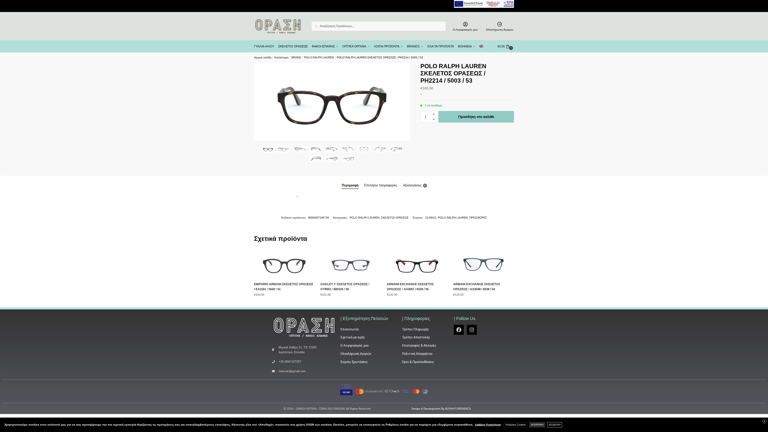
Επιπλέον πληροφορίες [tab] (380, 185)
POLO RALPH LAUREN (319, 57)
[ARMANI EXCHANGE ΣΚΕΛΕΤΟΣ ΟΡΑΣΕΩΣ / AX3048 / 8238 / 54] (483, 264)
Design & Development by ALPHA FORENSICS (441, 408)
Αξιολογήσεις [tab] (412, 185)
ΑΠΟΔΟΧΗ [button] (555, 424)
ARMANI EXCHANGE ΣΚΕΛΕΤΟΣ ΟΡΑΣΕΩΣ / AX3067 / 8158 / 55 (410, 286)
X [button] (764, 421)
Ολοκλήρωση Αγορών (499, 29)
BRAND (296, 57)
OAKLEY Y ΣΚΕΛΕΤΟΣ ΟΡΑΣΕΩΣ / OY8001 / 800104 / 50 (344, 286)
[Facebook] (459, 330)
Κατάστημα (281, 57)
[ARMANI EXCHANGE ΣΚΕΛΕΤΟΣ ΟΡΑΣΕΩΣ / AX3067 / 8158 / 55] (417, 264)
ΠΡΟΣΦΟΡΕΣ (478, 217)
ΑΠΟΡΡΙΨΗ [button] (537, 424)
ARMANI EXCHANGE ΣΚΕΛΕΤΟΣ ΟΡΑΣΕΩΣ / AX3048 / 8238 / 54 (476, 286)
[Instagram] (472, 330)
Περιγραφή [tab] (350, 185)
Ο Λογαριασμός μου (465, 29)
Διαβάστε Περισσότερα (488, 424)
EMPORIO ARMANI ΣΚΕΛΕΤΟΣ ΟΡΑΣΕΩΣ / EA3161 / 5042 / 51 (283, 286)
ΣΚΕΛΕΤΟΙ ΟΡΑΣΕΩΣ (395, 217)
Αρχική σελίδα (262, 57)
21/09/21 (430, 217)
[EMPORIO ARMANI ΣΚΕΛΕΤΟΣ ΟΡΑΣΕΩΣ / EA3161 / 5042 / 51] (284, 264)
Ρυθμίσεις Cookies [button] (516, 424)
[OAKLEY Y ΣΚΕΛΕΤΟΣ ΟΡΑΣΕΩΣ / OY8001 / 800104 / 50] (350, 264)
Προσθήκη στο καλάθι (476, 117)
